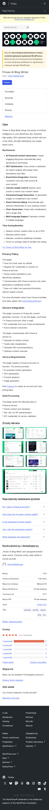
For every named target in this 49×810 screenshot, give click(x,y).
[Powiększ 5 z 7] (20, 458)
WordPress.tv (9, 746)
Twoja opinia (7, 662)
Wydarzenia (31, 737)
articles (43, 610)
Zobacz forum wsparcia (12, 680)
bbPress (7, 762)
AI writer (36, 610)
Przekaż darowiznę (35, 742)
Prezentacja (31, 713)
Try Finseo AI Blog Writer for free (16, 247)
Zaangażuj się (32, 733)
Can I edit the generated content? (17, 529)
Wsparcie (9, 116)
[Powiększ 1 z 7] (20, 430)
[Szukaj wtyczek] (27, 27)
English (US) (42, 605)
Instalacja (9, 104)
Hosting (5, 721)
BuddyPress (8, 766)
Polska (11, 777)
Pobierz (7, 82)
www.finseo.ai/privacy (31, 301)
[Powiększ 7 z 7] (43, 472)
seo (44, 615)
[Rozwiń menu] (45, 3)
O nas (4, 713)
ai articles (27, 610)
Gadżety (31, 746)
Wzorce (29, 725)
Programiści (7, 742)
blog (39, 615)
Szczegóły (9, 91)
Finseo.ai (10, 386)
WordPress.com (10, 754)
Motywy (29, 717)
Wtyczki (29, 721)
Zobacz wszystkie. (38, 662)
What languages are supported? (16, 537)
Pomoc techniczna (10, 737)
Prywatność (7, 725)
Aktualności (7, 717)
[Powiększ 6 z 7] (43, 458)
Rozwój (8, 110)
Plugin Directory (8, 11)
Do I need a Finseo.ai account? (16, 507)
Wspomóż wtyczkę (10, 698)
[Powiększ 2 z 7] (43, 430)
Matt (5, 758)
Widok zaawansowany (12, 621)
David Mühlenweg (16, 76)
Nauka (5, 733)
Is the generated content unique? (16, 522)
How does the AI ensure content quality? (20, 514)
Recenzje (9, 98)
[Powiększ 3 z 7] (20, 444)
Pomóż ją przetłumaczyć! (24, 19)
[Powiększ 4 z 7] (43, 444)
